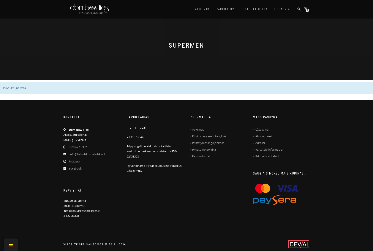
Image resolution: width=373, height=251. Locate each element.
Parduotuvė (226, 9)
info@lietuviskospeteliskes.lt (88, 154)
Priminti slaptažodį (267, 156)
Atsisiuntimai (263, 136)
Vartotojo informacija (269, 149)
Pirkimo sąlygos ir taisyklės (209, 136)
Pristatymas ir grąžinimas (208, 143)
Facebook (75, 168)
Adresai (260, 143)
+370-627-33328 (78, 147)
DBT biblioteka (255, 9)
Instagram (75, 161)
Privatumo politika (204, 149)
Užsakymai (262, 129)
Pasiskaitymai (201, 156)
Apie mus (202, 9)
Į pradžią (282, 9)
